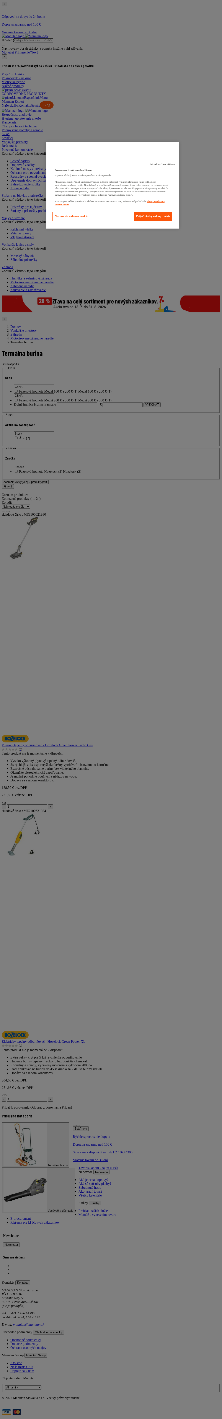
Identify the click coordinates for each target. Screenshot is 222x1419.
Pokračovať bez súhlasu (162, 164)
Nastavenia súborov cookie (71, 216)
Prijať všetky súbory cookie (153, 216)
